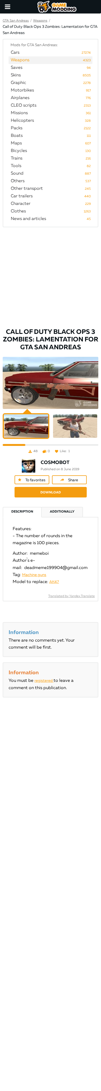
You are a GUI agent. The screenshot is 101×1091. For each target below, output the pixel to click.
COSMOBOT (55, 462)
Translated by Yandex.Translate (71, 596)
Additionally (62, 511)
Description (22, 511)
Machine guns (34, 575)
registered (44, 681)
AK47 (54, 582)
